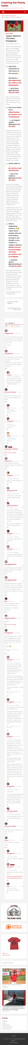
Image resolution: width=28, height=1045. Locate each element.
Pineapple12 (9, 633)
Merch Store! (6, 955)
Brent (7, 840)
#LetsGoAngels (15, 250)
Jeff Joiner (17, 43)
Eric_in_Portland (10, 392)
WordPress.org (6, 1029)
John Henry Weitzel (11, 449)
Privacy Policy (14, 1042)
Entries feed (5, 1025)
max (8, 408)
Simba (9, 436)
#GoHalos (12, 252)
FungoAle (10, 475)
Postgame (9, 33)
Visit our (4, 953)
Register (4, 1021)
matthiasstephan (12, 505)
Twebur (9, 375)
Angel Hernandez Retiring (12, 302)
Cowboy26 (10, 421)
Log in (4, 1023)
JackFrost (8, 461)
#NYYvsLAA (16, 247)
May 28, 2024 (9, 43)
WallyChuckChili (12, 490)
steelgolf (10, 533)
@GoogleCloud (14, 80)
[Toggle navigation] (3, 12)
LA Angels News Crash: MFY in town (14, 308)
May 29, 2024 (14, 92)
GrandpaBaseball (10, 564)
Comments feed (7, 1027)
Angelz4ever (9, 333)
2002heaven (9, 353)
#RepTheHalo (14, 112)
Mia (6, 601)
